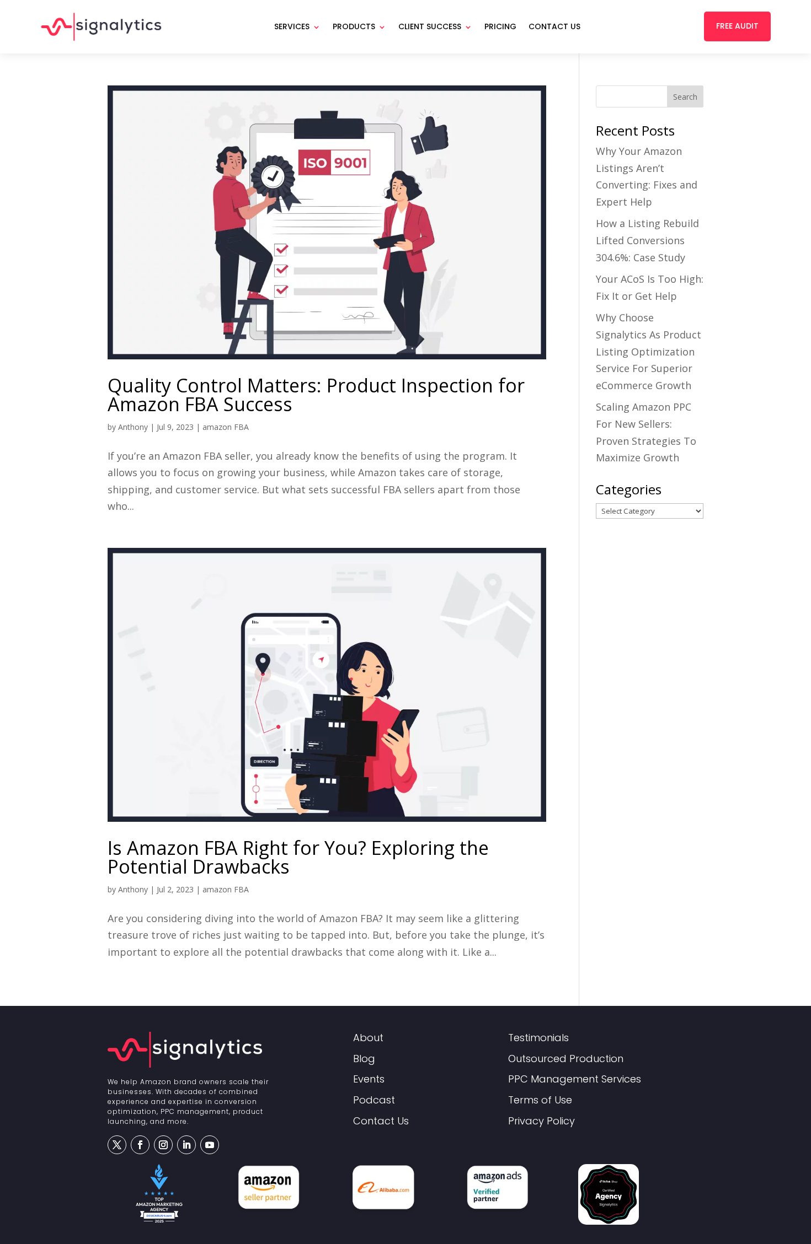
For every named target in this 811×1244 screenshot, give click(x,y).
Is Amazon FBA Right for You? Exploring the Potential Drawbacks (298, 857)
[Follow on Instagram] (163, 1144)
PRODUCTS (354, 26)
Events (369, 1079)
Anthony (133, 427)
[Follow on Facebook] (140, 1144)
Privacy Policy (541, 1121)
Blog (364, 1059)
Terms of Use (540, 1100)
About (368, 1038)
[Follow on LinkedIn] (186, 1144)
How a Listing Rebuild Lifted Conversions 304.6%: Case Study (647, 240)
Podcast (374, 1100)
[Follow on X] (117, 1144)
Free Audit (737, 25)
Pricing (500, 26)
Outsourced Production (565, 1059)
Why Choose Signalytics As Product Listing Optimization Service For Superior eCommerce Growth (648, 351)
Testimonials (538, 1038)
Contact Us (554, 26)
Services (292, 26)
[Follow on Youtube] (209, 1144)
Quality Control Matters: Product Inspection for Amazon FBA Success (316, 395)
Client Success (429, 26)
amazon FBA (225, 427)
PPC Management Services (574, 1079)
